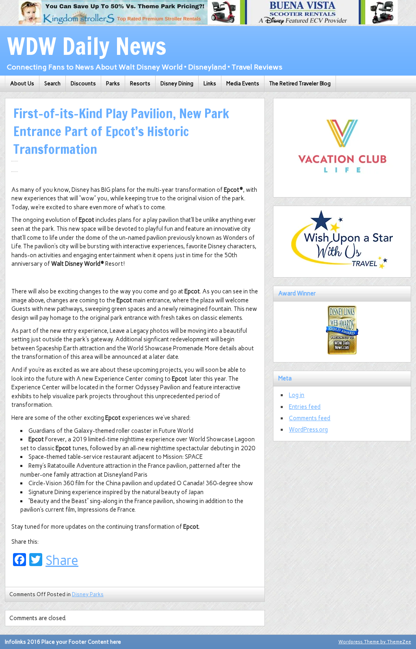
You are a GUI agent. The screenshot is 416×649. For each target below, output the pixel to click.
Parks (113, 83)
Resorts (140, 83)
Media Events (242, 83)
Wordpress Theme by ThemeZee (374, 642)
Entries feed (305, 406)
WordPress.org (308, 429)
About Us (22, 83)
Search (52, 83)
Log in (296, 395)
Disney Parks (88, 594)
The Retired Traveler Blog (300, 83)
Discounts (83, 83)
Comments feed (309, 418)
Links (210, 83)
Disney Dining (176, 83)
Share (62, 560)
